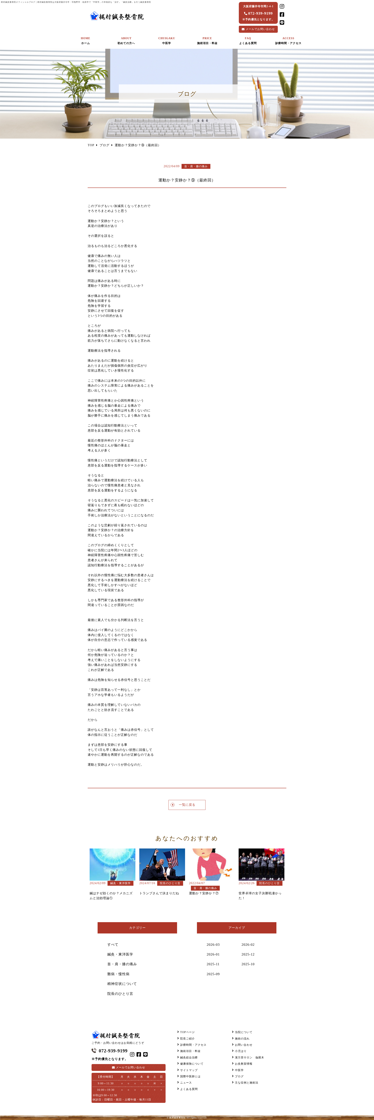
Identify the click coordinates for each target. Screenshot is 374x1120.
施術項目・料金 (190, 1051)
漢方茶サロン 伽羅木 (249, 1057)
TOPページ (187, 1032)
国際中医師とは (190, 1076)
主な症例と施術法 (246, 1082)
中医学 (239, 1070)
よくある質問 (189, 1089)
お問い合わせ (260, 29)
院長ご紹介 (187, 1038)
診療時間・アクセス (193, 1044)
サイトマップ (189, 1070)
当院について (243, 1032)
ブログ (239, 1076)
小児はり (241, 1051)
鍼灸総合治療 (189, 1057)
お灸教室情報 (243, 1063)
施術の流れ (242, 1038)
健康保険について (192, 1063)
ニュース (186, 1082)
